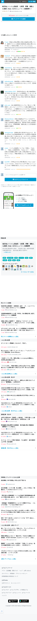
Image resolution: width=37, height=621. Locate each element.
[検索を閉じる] (20, 2)
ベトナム (24, 140)
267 (23, 51)
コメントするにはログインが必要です (15, 174)
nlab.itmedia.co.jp (12, 522)
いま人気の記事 (5, 340)
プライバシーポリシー (21, 573)
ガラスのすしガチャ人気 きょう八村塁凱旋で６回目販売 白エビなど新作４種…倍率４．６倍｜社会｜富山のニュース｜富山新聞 (18, 330)
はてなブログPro (14, 589)
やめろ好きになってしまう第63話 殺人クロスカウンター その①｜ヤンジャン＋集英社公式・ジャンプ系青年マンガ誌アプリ (18, 404)
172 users (4, 392)
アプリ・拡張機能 (6, 570)
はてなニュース (17, 592)
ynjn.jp (9, 406)
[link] (3, 266)
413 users (4, 347)
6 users (3, 421)
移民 (14, 260)
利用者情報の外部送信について (10, 576)
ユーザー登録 (32, 1)
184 (18, 63)
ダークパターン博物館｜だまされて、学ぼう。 (14, 343)
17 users (3, 555)
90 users (3, 399)
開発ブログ (15, 570)
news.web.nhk (11, 399)
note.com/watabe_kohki (15, 354)
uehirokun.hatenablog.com (13, 506)
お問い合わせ (27, 570)
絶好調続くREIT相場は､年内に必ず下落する (13, 480)
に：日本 (29, 140)
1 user (3, 310)
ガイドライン (5, 573)
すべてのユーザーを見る (27, 272)
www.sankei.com (11, 429)
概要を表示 (8, 252)
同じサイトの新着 (6, 303)
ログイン (24, 1)
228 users (4, 362)
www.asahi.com (12, 444)
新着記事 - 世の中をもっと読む (10, 448)
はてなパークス (26, 592)
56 (18, 100)
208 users (4, 532)
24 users (3, 492)
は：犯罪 (13, 140)
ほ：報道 (18, 140)
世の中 (5, 11)
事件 (20, 250)
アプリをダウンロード (25, 205)
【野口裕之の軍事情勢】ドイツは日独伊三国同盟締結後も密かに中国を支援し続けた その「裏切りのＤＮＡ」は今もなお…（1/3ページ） (18, 497)
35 (18, 77)
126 (19, 87)
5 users (3, 484)
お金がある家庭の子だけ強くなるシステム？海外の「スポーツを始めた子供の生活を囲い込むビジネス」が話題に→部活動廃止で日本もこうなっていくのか (18, 389)
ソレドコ (4, 595)
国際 (18, 260)
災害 (16, 257)
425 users (4, 354)
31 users (3, 407)
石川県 (4, 260)
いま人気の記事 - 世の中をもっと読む (11, 411)
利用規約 (12, 573)
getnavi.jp (10, 491)
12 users (3, 444)
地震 (10, 260)
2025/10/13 (7, 51)
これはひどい (15, 49)
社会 (27, 257)
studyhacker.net (12, 539)
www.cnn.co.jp (12, 362)
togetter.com (12, 369)
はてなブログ (5, 589)
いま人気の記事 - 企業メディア (10, 525)
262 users (4, 369)
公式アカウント (6, 583)
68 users (3, 384)
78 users (3, 540)
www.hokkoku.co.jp (16, 11)
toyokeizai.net (11, 484)
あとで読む (10, 257)
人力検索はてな (24, 589)
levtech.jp (11, 532)
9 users (3, 522)
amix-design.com (13, 347)
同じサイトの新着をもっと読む (10, 336)
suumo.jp (10, 547)
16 (18, 143)
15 (18, 157)
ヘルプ (21, 570)
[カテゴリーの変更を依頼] (8, 11)
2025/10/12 (7, 63)
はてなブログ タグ (6, 592)
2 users (3, 325)
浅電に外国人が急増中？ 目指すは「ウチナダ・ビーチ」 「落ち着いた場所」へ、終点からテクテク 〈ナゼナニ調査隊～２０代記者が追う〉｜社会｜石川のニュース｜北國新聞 (18, 322)
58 (19, 114)
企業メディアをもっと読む (8, 559)
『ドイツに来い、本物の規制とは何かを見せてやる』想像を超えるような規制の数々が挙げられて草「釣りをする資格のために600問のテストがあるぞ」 (18, 367)
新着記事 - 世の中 (6, 414)
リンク (13, 51)
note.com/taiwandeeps (14, 384)
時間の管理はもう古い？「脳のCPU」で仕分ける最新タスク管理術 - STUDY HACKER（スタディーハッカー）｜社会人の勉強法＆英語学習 (18, 537)
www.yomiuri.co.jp (12, 421)
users (12, 15)
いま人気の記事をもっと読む (9, 373)
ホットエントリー (15, 583)
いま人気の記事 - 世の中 (8, 377)
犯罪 (4, 257)
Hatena (19, 605)
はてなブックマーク (7, 568)
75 (19, 128)
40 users (3, 514)
